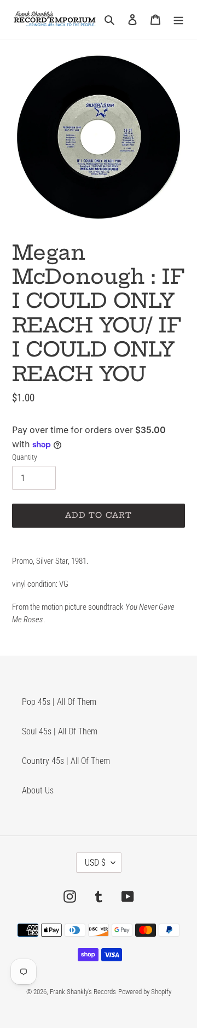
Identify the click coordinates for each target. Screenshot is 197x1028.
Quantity (24, 457)
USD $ (95, 862)
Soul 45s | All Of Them (59, 731)
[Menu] (178, 19)
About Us (38, 790)
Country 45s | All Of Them (66, 761)
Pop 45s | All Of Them (59, 702)
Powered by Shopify (144, 992)
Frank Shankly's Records (83, 992)
